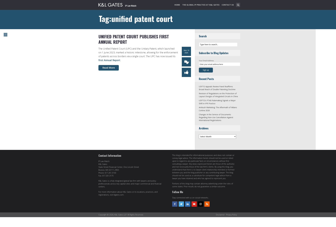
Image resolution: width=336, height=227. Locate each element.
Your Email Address (206, 61)
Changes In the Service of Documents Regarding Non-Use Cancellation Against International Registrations (216, 117)
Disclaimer (220, 214)
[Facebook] (174, 204)
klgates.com (119, 195)
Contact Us (228, 5)
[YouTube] (194, 204)
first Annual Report (109, 60)
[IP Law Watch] (117, 4)
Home (177, 5)
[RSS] (207, 204)
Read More (108, 67)
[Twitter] (181, 204)
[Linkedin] (187, 204)
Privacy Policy (231, 214)
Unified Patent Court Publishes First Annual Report (133, 39)
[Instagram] (200, 204)
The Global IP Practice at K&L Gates (200, 5)
